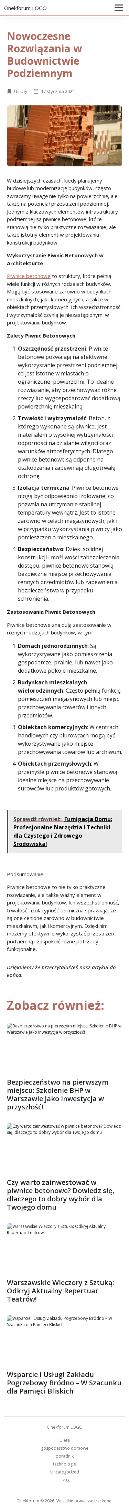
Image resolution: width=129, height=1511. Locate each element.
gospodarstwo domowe (64, 1448)
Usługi (20, 91)
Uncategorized (64, 1472)
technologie (64, 1464)
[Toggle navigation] (119, 8)
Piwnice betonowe (29, 275)
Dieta (65, 1440)
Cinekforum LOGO (25, 7)
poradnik (65, 1456)
